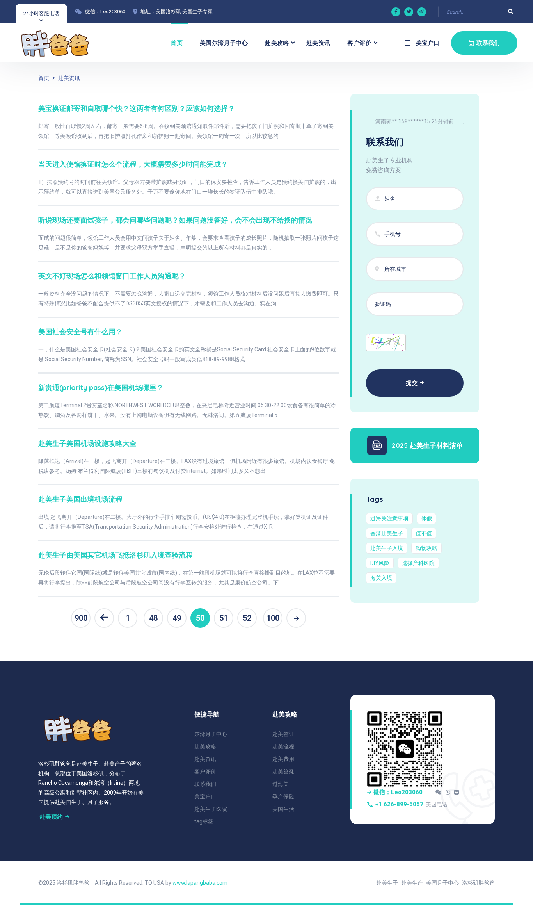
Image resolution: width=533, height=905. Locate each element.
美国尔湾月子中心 (224, 42)
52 (247, 618)
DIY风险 (379, 563)
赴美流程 (283, 746)
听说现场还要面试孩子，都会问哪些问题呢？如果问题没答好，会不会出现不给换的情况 (175, 220)
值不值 (424, 533)
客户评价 (359, 42)
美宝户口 (427, 42)
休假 (426, 518)
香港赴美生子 (386, 533)
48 (153, 618)
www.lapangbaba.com (199, 883)
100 (272, 618)
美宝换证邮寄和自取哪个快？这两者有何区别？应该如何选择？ (136, 108)
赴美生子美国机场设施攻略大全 (87, 443)
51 (223, 618)
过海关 (280, 784)
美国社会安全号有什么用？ (80, 331)
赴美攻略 (277, 42)
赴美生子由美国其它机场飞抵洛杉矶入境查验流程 (115, 554)
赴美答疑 (283, 771)
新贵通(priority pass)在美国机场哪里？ (100, 387)
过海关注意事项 (389, 518)
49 (176, 618)
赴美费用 (283, 759)
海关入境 (381, 578)
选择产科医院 (418, 563)
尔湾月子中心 (210, 734)
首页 (177, 42)
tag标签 (203, 821)
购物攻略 (426, 548)
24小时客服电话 (41, 13)
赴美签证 (283, 734)
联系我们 (205, 784)
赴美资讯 (318, 42)
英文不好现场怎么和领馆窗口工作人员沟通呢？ (112, 275)
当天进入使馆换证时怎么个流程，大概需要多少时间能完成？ (133, 164)
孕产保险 (283, 796)
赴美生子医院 (210, 809)
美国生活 (283, 809)
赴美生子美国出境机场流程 (80, 499)
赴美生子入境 (386, 548)
